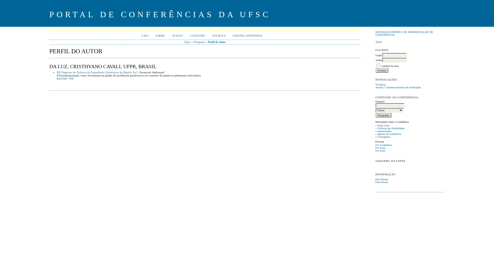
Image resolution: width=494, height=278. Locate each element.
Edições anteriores (247, 35)
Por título (380, 150)
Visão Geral (383, 125)
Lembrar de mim (390, 66)
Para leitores (381, 179)
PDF (71, 78)
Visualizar (380, 84)
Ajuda (378, 41)
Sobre (160, 35)
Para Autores (381, 182)
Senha (379, 60)
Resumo (62, 78)
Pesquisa (219, 35)
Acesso (177, 35)
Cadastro (197, 35)
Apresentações (384, 131)
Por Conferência (383, 145)
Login (379, 55)
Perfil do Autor (217, 42)
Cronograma (383, 136)
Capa (144, 35)
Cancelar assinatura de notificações (403, 87)
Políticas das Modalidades (390, 128)
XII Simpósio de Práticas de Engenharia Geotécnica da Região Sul (97, 72)
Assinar (379, 87)
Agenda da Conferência (389, 134)
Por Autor (380, 147)
